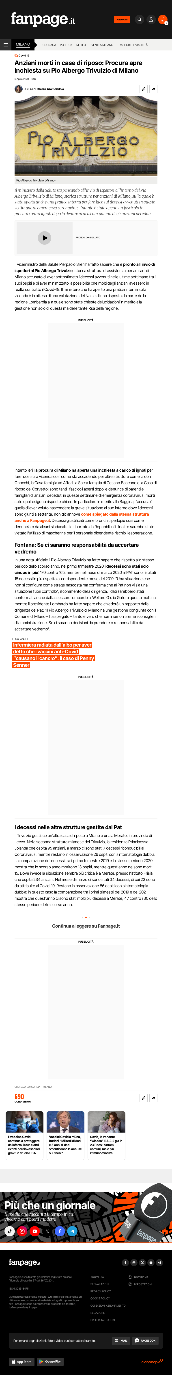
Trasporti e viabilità (132, 45)
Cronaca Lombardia (27, 1087)
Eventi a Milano (101, 45)
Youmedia (97, 1277)
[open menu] (5, 44)
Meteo (81, 45)
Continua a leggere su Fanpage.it (86, 926)
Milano (47, 1087)
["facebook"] (60, 1231)
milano (23, 44)
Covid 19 (24, 55)
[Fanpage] (24, 1262)
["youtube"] (35, 1231)
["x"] (47, 1231)
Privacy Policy (100, 1291)
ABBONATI (122, 19)
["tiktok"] (9, 1231)
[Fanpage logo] (37, 19)
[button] (153, 89)
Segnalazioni (99, 1284)
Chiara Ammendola (50, 89)
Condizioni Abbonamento (108, 1305)
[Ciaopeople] (152, 1363)
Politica (66, 45)
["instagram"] (22, 1231)
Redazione (97, 1312)
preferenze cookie (103, 1320)
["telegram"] (72, 1231)
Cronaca (49, 45)
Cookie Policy (100, 1298)
